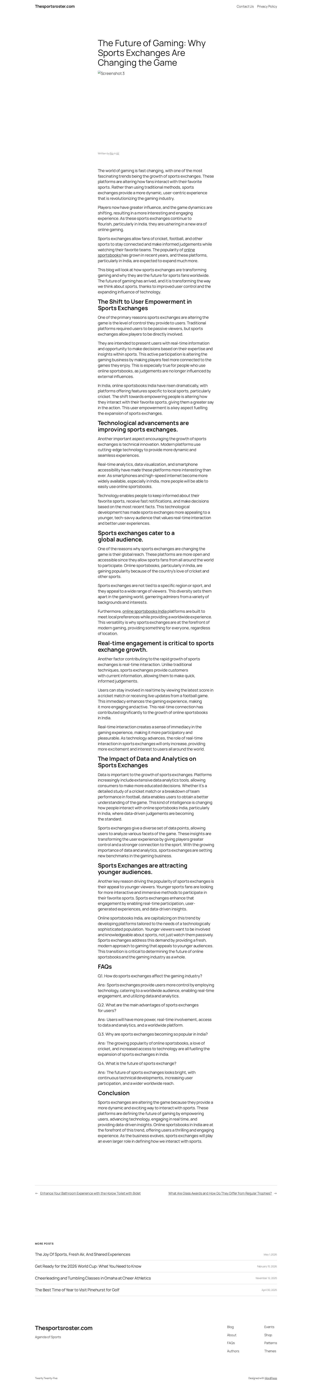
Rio (111, 153)
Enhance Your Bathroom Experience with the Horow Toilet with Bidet (90, 1193)
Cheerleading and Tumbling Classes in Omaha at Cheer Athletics (93, 1278)
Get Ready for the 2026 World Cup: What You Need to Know (88, 1266)
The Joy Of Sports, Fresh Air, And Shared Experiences (82, 1254)
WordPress (271, 1378)
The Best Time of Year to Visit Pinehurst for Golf (77, 1290)
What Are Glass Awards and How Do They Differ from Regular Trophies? (220, 1193)
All (117, 153)
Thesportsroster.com (55, 6)
